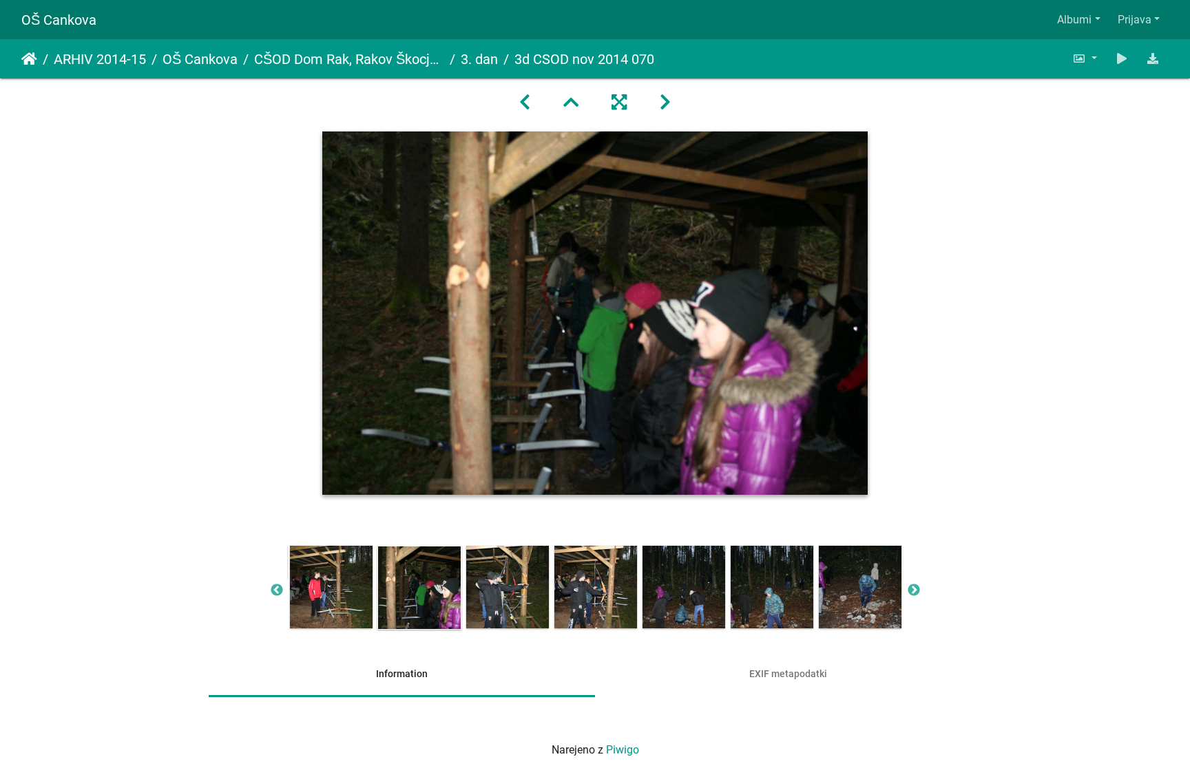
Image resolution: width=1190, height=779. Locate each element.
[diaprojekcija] (1122, 59)
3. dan (479, 59)
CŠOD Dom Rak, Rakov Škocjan (349, 59)
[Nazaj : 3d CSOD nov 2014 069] (525, 102)
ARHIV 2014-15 (100, 59)
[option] (331, 587)
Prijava (1134, 19)
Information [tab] (402, 673)
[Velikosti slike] (1084, 59)
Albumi (1074, 19)
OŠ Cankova (58, 20)
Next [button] (914, 590)
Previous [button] (277, 590)
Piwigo (622, 749)
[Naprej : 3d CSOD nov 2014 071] (665, 102)
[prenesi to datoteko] (1153, 59)
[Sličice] (571, 102)
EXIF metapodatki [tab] (788, 673)
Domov (29, 59)
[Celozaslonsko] (619, 102)
